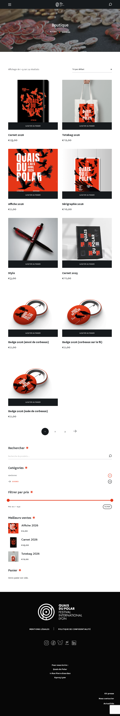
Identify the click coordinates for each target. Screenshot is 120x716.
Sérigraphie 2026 (73, 204)
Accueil (53, 31)
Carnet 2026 (16, 135)
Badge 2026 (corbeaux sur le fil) (82, 342)
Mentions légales (39, 629)
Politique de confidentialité (74, 629)
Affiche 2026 (16, 204)
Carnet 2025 (70, 273)
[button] (110, 4)
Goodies (61, 481)
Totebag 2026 (71, 135)
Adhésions (59, 475)
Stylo (11, 273)
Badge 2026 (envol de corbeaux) (28, 342)
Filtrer (107, 507)
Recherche (110, 456)
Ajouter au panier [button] (33, 126)
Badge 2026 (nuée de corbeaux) (28, 411)
